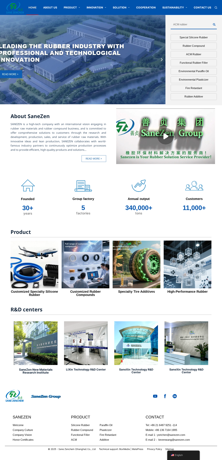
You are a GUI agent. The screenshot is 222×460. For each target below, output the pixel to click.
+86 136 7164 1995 (166, 430)
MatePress (137, 449)
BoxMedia (124, 449)
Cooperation (146, 7)
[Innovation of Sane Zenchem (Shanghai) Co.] (82, 59)
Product (70, 7)
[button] (4, 60)
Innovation (95, 7)
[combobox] (192, 24)
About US (50, 7)
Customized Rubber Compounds (85, 293)
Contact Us (202, 7)
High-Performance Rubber (187, 291)
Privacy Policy (154, 449)
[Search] (216, 7)
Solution (119, 7)
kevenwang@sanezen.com (174, 439)
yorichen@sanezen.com (171, 435)
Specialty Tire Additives (136, 291)
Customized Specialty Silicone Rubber (34, 293)
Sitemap (169, 449)
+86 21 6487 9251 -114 (163, 425)
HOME (32, 7)
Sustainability (173, 7)
